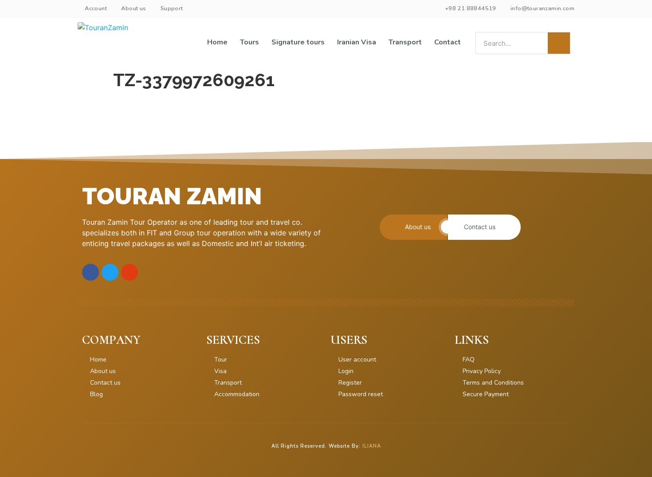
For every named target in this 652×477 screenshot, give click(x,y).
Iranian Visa (356, 42)
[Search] (559, 43)
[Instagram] (129, 272)
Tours (249, 42)
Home (217, 42)
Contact (447, 42)
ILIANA (371, 446)
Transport (405, 42)
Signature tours (298, 42)
